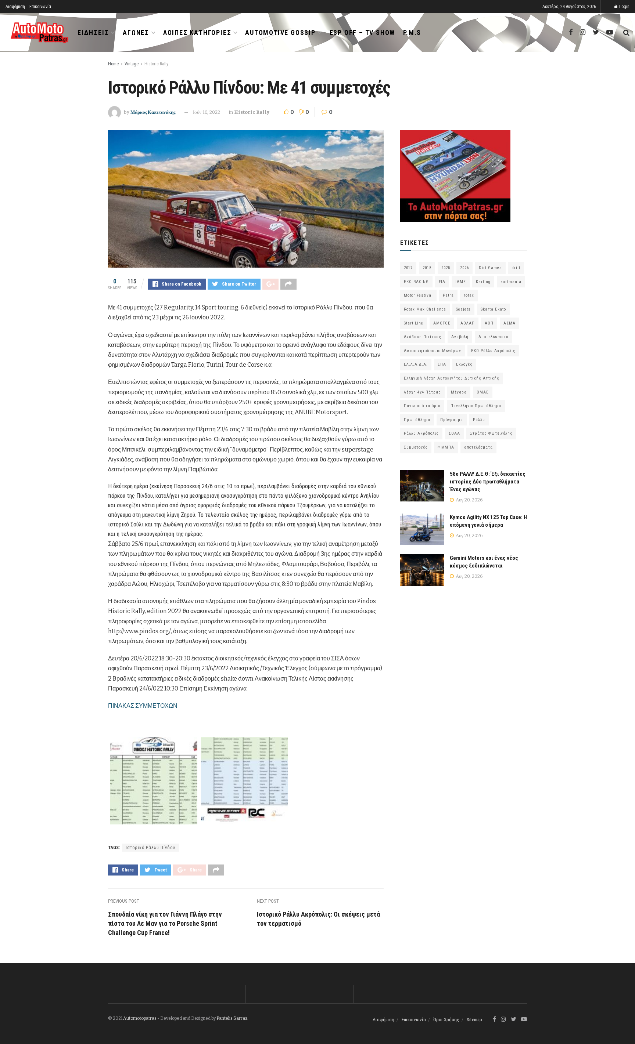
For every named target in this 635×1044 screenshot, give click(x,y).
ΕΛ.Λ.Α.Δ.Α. (416, 364)
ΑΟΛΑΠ (467, 323)
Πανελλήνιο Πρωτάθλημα (476, 405)
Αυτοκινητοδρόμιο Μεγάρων (432, 350)
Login (623, 6)
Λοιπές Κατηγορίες (197, 32)
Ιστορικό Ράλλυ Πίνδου (150, 847)
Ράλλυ (479, 419)
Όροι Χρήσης (446, 1019)
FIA (442, 281)
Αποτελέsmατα (493, 336)
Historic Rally (156, 63)
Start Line (413, 323)
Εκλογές (464, 364)
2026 (464, 267)
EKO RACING (416, 281)
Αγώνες (136, 32)
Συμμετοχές (416, 447)
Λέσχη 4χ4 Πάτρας (422, 392)
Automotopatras (140, 1018)
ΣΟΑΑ (454, 433)
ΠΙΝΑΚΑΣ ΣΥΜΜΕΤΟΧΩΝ (142, 705)
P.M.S (412, 32)
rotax (469, 295)
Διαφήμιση (15, 6)
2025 (445, 267)
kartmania (511, 281)
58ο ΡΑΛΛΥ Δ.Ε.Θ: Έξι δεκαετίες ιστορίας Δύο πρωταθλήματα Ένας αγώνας (487, 482)
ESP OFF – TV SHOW (362, 32)
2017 (408, 267)
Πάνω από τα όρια (422, 405)
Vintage (132, 63)
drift (516, 267)
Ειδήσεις (93, 32)
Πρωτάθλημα (417, 419)
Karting (483, 281)
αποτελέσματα (478, 447)
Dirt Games (490, 267)
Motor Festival (418, 295)
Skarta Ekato (493, 309)
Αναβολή (460, 336)
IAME (460, 281)
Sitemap (474, 1019)
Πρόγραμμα (451, 419)
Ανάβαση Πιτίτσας (422, 336)
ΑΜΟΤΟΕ (442, 323)
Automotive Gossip (280, 32)
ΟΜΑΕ (483, 392)
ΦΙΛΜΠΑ (446, 447)
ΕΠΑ (442, 364)
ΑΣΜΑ (509, 323)
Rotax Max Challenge (425, 309)
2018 (427, 267)
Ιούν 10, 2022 (206, 112)
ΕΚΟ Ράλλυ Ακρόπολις (493, 350)
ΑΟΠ (489, 323)
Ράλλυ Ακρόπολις (421, 433)
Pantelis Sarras (231, 1018)
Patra (448, 295)
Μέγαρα (459, 392)
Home (113, 63)
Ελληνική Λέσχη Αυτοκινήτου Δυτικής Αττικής (451, 378)
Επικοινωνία (40, 6)
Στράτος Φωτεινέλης (491, 433)
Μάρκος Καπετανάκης (152, 112)
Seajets (463, 309)
